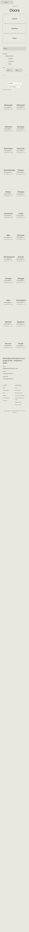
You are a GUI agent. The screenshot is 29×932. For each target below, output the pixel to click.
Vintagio (20, 279)
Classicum (8, 214)
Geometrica (21, 300)
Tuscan (21, 257)
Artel (8, 300)
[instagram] (6, 416)
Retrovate (8, 105)
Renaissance (9, 257)
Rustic (20, 344)
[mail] (20, 416)
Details (8, 98)
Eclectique (8, 148)
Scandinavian (9, 170)
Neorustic (21, 148)
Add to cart (7, 96)
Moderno (21, 322)
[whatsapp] (17, 416)
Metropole (21, 105)
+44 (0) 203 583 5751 (8, 373)
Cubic (20, 214)
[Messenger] (13, 416)
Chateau (20, 192)
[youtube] (15, 416)
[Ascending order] (20, 83)
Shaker (21, 170)
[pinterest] (11, 416)
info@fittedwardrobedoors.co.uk (10, 368)
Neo (8, 235)
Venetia (8, 279)
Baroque (20, 127)
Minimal (8, 322)
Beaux (8, 192)
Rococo (8, 344)
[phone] (22, 416)
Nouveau (21, 235)
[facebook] (8, 416)
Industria (8, 127)
